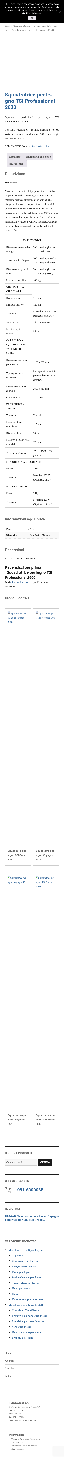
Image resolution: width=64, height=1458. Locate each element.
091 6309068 (30, 1189)
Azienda (9, 1360)
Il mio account (17, 1448)
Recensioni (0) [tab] (16, 163)
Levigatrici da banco (24, 1266)
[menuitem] (27, 1376)
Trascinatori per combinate (28, 1299)
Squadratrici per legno (41, 146)
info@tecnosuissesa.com (25, 1420)
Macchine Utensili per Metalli (26, 1305)
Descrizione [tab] (15, 156)
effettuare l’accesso (19, 582)
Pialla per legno (21, 1272)
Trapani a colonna (22, 1338)
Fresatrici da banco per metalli (30, 1316)
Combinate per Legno (25, 1261)
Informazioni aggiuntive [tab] (38, 156)
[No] (60, 11)
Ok (32, 18)
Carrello (9, 1368)
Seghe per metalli (22, 1327)
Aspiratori (18, 1255)
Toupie (16, 1294)
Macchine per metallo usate (28, 1321)
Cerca (45, 1162)
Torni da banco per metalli (27, 1332)
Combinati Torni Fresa (25, 1310)
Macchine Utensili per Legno (26, 25)
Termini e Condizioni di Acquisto (25, 1439)
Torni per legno (21, 1288)
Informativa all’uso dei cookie (24, 1445)
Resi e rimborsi (17, 1442)
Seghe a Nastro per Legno (27, 1277)
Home (8, 25)
